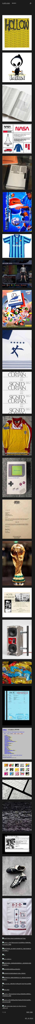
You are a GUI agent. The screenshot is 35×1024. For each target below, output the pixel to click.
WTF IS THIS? (29, 1018)
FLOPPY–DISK (6, 3)
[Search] (30, 3)
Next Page (30, 1012)
